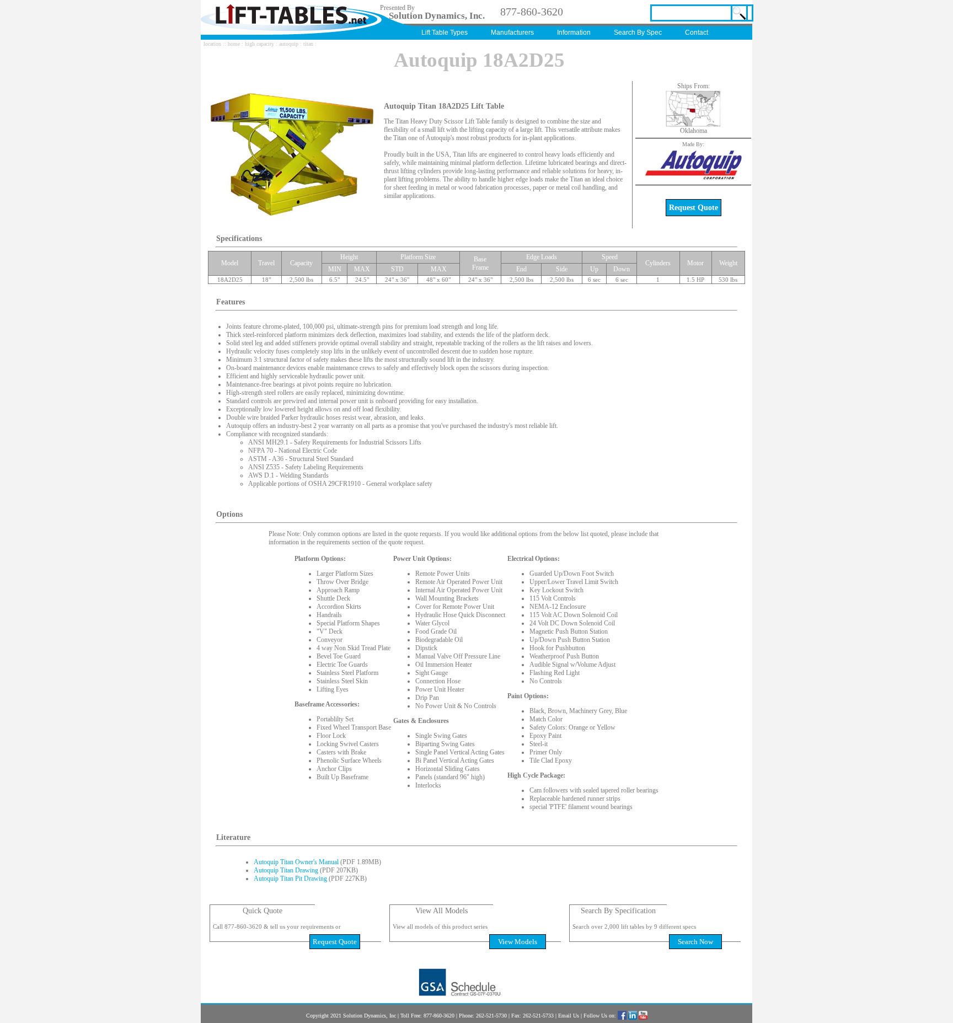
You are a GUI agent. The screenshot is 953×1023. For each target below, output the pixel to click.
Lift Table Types (444, 32)
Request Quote (693, 207)
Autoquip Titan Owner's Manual (296, 862)
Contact (696, 32)
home (234, 44)
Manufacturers (512, 32)
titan (308, 44)
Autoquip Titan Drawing (286, 870)
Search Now (695, 942)
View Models (517, 942)
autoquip (288, 44)
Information (574, 32)
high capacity (259, 44)
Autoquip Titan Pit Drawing (290, 878)
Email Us (568, 1016)
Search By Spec (638, 32)
